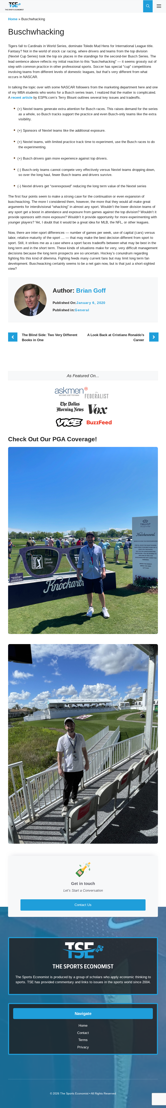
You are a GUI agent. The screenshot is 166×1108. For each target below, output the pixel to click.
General (82, 310)
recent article (21, 97)
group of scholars (89, 977)
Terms (83, 1040)
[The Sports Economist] (14, 6)
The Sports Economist (74, 1093)
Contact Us (83, 905)
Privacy (83, 1047)
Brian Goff (91, 290)
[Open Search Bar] (148, 6)
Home (12, 19)
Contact (83, 1033)
